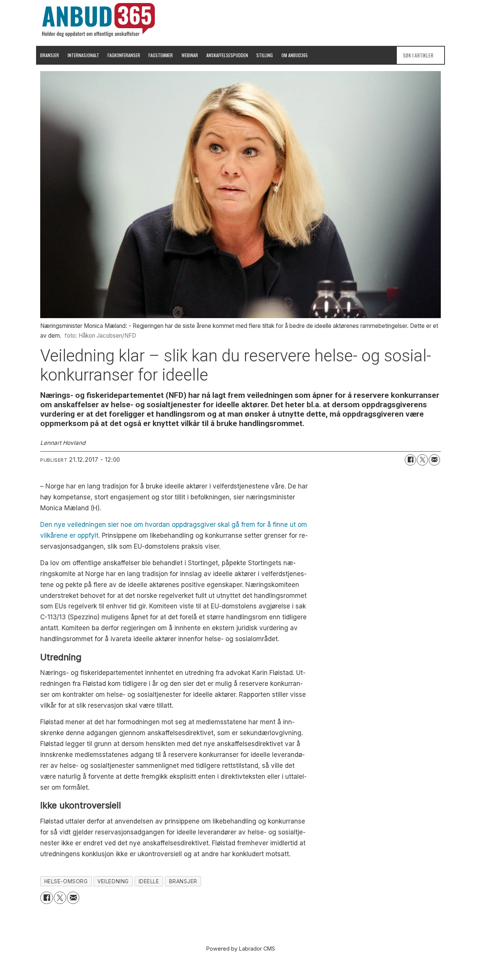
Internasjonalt (83, 55)
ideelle (149, 881)
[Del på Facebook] (410, 460)
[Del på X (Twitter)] (422, 460)
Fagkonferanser (123, 55)
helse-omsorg (66, 881)
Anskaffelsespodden (227, 55)
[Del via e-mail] (434, 460)
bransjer (183, 881)
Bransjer (49, 55)
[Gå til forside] (98, 20)
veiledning (113, 881)
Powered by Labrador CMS (240, 948)
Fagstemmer (160, 55)
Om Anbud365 (294, 55)
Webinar (190, 55)
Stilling (264, 55)
